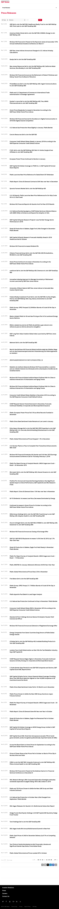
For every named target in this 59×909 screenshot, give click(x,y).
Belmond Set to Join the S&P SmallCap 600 (23, 342)
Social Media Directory (8, 21)
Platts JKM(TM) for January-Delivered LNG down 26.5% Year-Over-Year (32, 565)
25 (49, 859)
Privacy (20, 906)
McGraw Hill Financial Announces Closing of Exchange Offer (29, 531)
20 (38, 859)
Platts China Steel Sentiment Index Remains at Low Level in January (31, 421)
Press (4, 890)
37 (55, 859)
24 (46, 859)
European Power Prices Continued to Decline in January (27, 159)
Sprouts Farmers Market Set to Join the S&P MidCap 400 (28, 188)
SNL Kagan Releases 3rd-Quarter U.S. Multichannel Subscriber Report (32, 806)
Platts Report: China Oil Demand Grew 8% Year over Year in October (31, 711)
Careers (4, 893)
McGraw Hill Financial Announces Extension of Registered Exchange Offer (33, 626)
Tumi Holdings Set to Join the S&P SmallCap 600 (25, 822)
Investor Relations (8, 887)
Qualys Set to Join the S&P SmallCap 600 (23, 59)
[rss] (42, 865)
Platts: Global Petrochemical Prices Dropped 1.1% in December (30, 439)
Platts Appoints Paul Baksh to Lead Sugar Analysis (26, 594)
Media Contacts (6, 17)
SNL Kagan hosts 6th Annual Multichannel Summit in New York (30, 828)
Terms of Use (14, 906)
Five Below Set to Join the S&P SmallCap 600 (24, 578)
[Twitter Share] (48, 865)
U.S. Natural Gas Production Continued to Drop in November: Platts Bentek (33, 601)
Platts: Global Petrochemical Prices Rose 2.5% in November (29, 572)
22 (42, 859)
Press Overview (6, 11)
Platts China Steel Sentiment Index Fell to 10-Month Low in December (32, 687)
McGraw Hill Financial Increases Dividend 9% (24, 246)
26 (51, 859)
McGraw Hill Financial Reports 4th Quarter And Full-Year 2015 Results (32, 204)
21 (40, 859)
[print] (56, 865)
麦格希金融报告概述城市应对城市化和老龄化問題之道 (26, 360)
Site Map (34, 906)
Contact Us (5, 896)
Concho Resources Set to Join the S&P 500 (23, 134)
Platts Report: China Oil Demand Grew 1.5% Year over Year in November (32, 491)
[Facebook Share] (53, 865)
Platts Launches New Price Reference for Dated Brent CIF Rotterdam (32, 174)
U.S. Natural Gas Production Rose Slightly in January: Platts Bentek (31, 127)
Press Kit (4, 24)
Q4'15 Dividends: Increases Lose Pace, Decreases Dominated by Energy (32, 498)
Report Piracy (27, 906)
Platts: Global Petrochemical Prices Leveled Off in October (28, 853)
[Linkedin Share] (50, 865)
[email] (45, 865)
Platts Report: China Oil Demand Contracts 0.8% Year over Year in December (34, 181)
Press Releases (6, 14)
